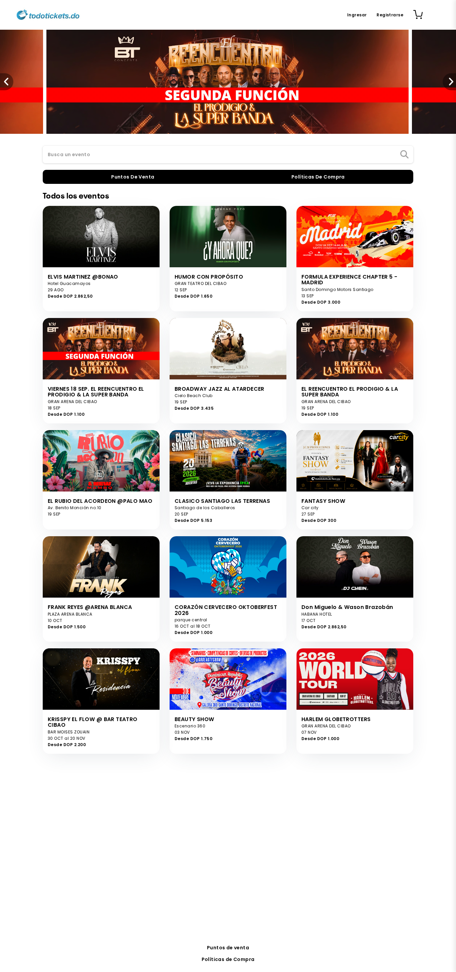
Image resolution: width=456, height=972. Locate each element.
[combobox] (228, 154)
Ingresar (357, 15)
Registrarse (390, 15)
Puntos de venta (228, 947)
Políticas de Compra (228, 959)
